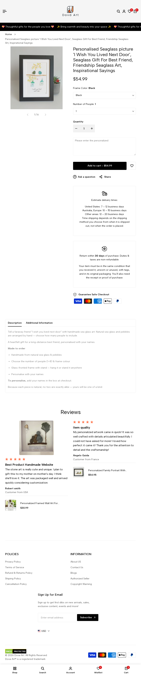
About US (75, 561)
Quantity (78, 121)
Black (79, 95)
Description (15, 322)
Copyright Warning (81, 584)
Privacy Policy (13, 561)
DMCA (9, 651)
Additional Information (39, 322)
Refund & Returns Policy (18, 572)
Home (8, 34)
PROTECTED (20, 651)
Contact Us (76, 567)
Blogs (73, 572)
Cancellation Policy (16, 584)
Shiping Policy (13, 578)
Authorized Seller (79, 578)
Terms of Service (14, 567)
